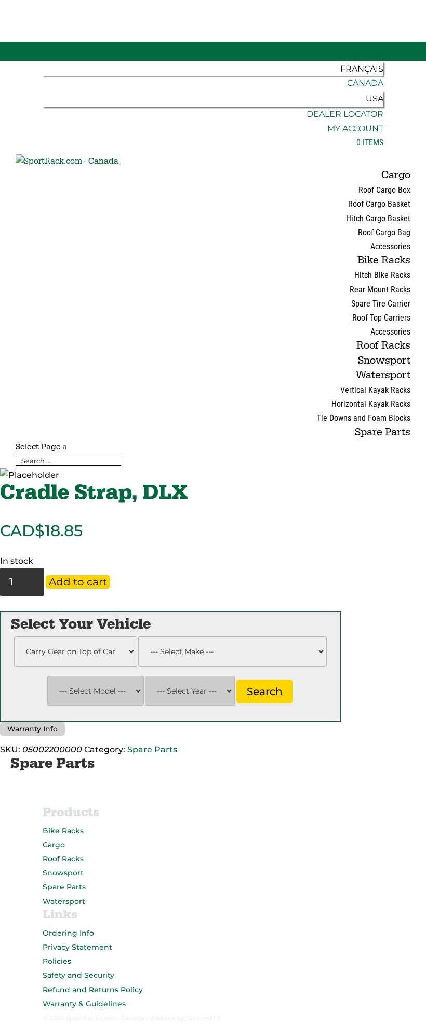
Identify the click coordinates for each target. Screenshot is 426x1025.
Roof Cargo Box (384, 190)
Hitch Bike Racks (382, 275)
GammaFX (204, 1018)
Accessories (390, 246)
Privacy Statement (77, 947)
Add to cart (78, 582)
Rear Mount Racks (380, 290)
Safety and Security (78, 975)
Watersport (383, 375)
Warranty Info (32, 729)
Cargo (395, 175)
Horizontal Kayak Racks (370, 404)
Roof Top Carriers (381, 318)
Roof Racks (383, 345)
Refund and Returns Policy (93, 989)
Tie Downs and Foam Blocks (363, 418)
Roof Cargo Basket (379, 204)
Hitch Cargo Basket (378, 218)
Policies (57, 961)
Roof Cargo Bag (384, 232)
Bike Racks (383, 260)
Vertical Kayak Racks (375, 390)
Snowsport (384, 360)
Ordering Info (68, 933)
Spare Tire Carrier (380, 304)
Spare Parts (382, 432)
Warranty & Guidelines (84, 1003)
